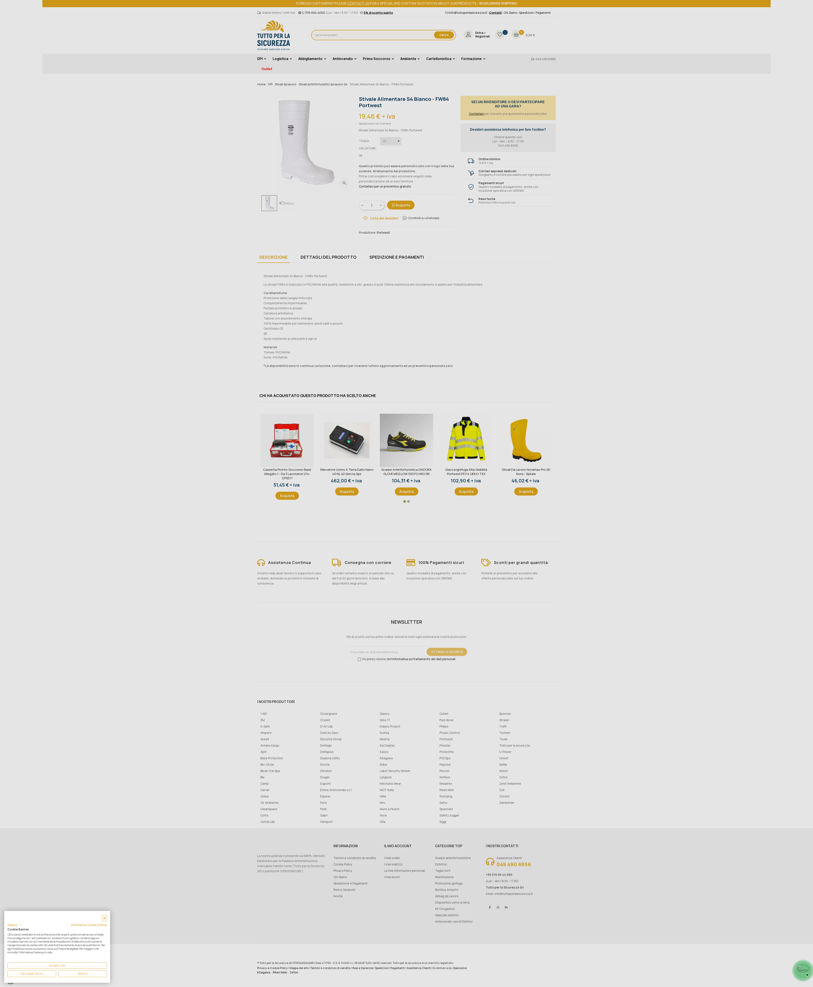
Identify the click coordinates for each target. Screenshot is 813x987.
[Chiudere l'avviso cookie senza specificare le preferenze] (104, 918)
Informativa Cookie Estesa (89, 925)
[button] (14, 924)
